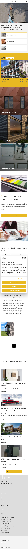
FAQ (2, 511)
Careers (2, 507)
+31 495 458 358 (6, 528)
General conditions (4, 538)
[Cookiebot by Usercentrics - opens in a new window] (21, 258)
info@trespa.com (5, 532)
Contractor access (4, 545)
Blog (2, 513)
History (2, 497)
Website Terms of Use (5, 540)
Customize (13, 286)
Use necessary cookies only (14, 290)
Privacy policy (3, 542)
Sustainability (3, 496)
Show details (21, 278)
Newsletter (3, 501)
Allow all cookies (14, 282)
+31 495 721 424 (6, 525)
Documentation (4, 499)
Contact (2, 509)
